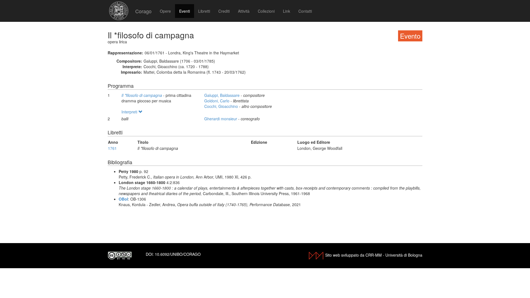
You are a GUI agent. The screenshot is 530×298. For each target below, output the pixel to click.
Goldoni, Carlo (217, 100)
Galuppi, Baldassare (222, 95)
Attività (244, 11)
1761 (112, 148)
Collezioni (266, 11)
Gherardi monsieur (221, 118)
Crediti (224, 11)
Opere (165, 11)
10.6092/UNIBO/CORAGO (178, 254)
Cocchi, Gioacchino (221, 106)
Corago (143, 11)
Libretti (204, 11)
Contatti (305, 11)
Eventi (184, 11)
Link (286, 11)
